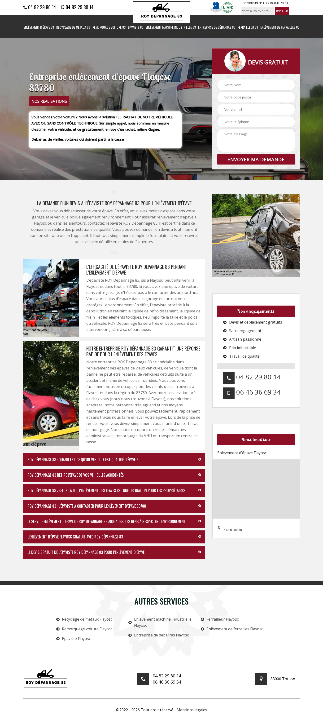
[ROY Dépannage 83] (161, 12)
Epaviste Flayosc (76, 638)
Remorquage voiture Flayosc (87, 628)
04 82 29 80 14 (41, 7)
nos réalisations (49, 101)
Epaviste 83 (135, 27)
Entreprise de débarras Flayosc (161, 635)
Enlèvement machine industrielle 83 (171, 27)
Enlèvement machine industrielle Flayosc (163, 622)
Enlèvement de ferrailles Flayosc (234, 628)
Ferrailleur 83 (248, 27)
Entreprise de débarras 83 (216, 27)
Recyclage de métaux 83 (73, 27)
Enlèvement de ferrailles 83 (279, 27)
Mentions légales (192, 709)
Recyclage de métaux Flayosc (87, 619)
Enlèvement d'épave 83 (39, 27)
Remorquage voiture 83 (109, 27)
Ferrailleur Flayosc (222, 619)
